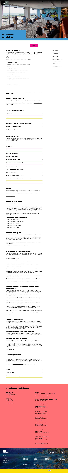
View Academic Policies (10, 196)
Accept (49, 470)
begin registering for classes (33, 138)
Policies (33, 45)
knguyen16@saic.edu (45, 429)
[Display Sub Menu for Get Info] (60, 452)
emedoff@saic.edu (43, 414)
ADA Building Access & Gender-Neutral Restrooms (61, 460)
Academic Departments (47, 458)
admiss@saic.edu (5, 458)
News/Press (35, 459)
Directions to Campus (59, 458)
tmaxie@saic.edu (43, 421)
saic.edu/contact (5, 461)
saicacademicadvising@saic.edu (49, 393)
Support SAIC (35, 458)
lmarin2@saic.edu (44, 425)
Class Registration (55, 53)
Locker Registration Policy (18, 364)
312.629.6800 (11, 402)
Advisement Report (55, 58)
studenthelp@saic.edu (38, 103)
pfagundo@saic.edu (45, 432)
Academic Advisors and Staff (57, 66)
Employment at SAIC (25, 464)
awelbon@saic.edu (44, 443)
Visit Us (3, 467)
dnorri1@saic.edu (44, 411)
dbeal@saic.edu (44, 404)
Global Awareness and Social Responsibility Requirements (57, 61)
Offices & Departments (25, 459)
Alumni (35, 457)
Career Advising (47, 459)
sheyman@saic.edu (45, 436)
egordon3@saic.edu (44, 407)
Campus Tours (58, 457)
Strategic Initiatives (25, 457)
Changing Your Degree (56, 63)
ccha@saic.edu (44, 400)
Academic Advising (55, 50)
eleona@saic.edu (45, 439)
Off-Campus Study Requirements (57, 59)
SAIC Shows (35, 464)
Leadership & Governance (25, 458)
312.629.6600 (4, 465)
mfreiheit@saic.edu (44, 418)
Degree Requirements (55, 56)
